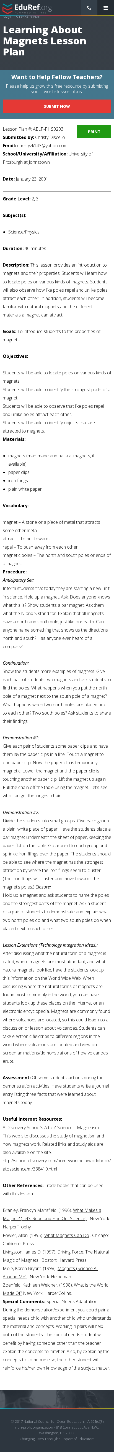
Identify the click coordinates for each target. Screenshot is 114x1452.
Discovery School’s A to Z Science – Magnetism (52, 1127)
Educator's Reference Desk (27, 8)
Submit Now (57, 106)
